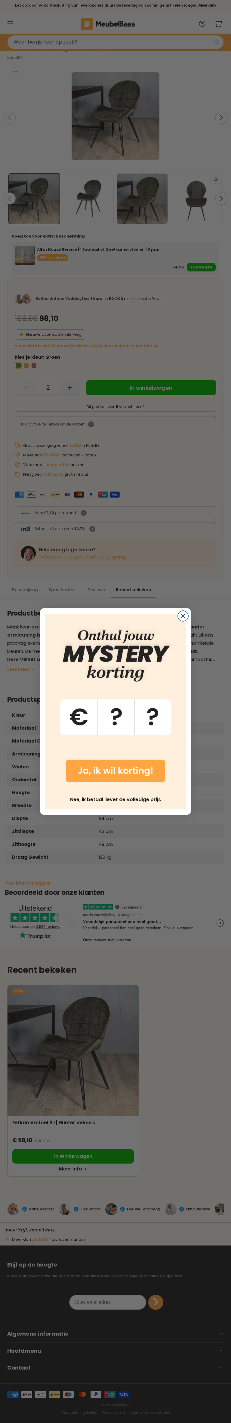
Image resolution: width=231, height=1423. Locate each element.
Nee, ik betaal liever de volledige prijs (115, 799)
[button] (115, 702)
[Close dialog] (183, 616)
